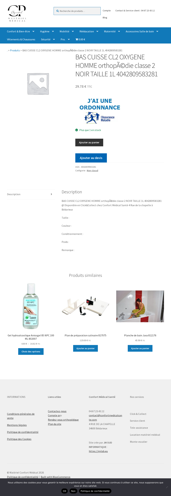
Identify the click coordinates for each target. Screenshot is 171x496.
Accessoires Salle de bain (140, 31)
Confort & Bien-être (18, 31)
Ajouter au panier (89, 142)
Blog (105, 17)
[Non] (166, 487)
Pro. (63, 39)
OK (64, 491)
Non (73, 491)
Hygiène (44, 31)
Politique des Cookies (19, 439)
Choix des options (31, 351)
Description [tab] (13, 194)
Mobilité (64, 31)
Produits (15, 50)
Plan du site (54, 424)
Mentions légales (17, 425)
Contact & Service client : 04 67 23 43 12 (135, 10)
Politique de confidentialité (22, 432)
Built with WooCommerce (55, 476)
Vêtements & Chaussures (21, 39)
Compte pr (54, 415)
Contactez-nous (57, 411)
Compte (107, 10)
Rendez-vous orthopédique (63, 419)
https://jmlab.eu (98, 451)
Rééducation (86, 31)
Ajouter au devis (91, 158)
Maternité (110, 31)
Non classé (92, 170)
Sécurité (45, 39)
